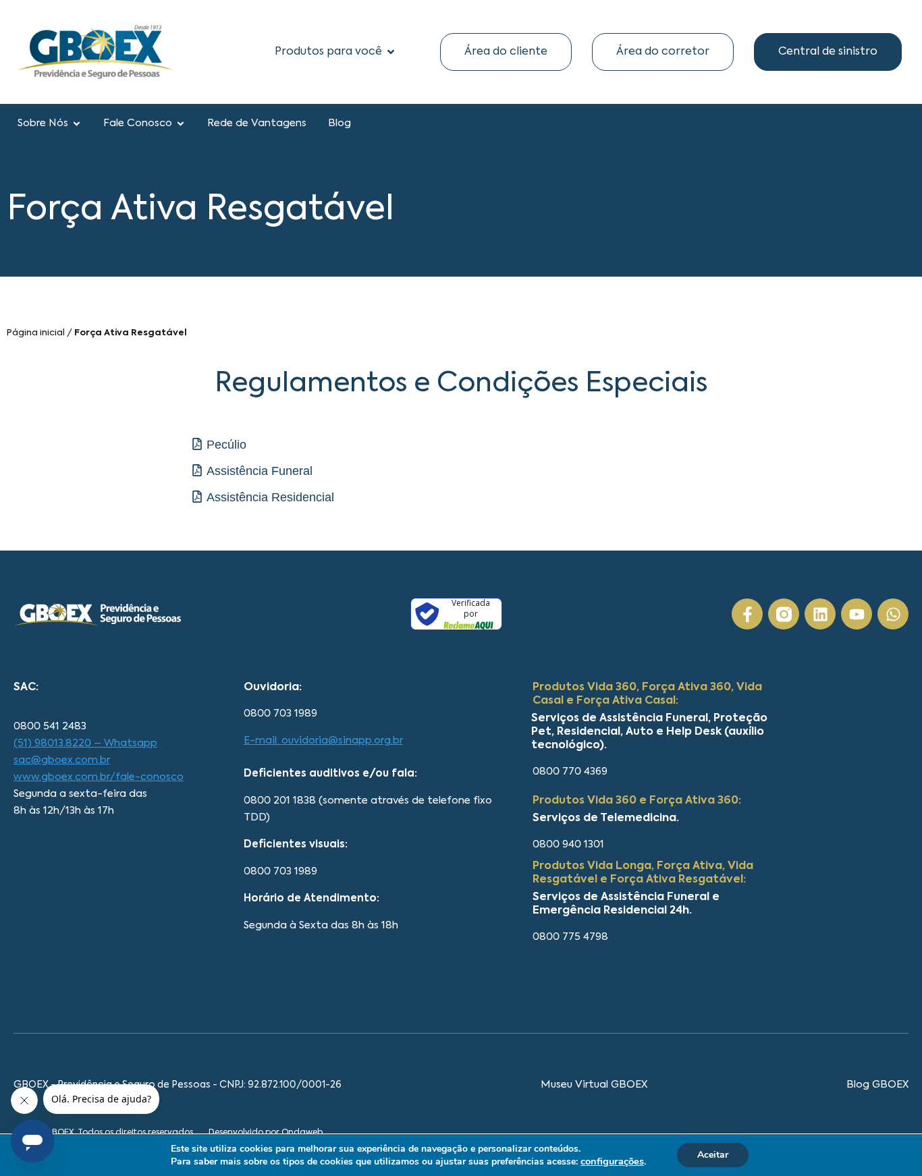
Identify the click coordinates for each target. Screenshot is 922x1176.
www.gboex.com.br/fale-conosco (98, 777)
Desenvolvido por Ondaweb (266, 1133)
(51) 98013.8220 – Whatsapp (85, 743)
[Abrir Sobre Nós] (77, 124)
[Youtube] (856, 613)
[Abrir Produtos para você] (390, 52)
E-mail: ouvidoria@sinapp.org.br (323, 740)
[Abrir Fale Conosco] (180, 124)
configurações (612, 1161)
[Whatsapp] (893, 613)
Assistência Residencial (270, 497)
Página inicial (36, 333)
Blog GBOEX (877, 1085)
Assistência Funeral (260, 471)
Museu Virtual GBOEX (594, 1085)
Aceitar (712, 1154)
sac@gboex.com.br (61, 760)
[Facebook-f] (747, 613)
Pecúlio (226, 444)
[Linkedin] (820, 613)
